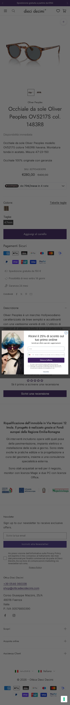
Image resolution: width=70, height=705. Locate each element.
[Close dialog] (66, 332)
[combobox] (31, 355)
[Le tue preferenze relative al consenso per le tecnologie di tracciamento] (64, 699)
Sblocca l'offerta (46, 360)
